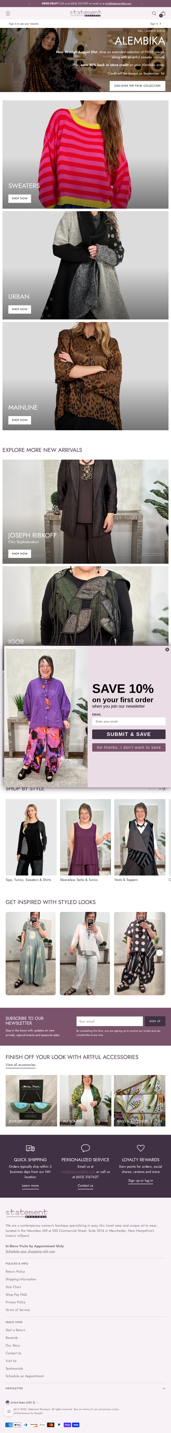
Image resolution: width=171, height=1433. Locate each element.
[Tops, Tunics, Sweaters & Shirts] (31, 837)
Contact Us (13, 1353)
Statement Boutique (39, 1409)
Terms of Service (18, 1309)
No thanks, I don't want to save (129, 747)
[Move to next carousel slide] (161, 788)
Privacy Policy (15, 1302)
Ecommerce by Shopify (29, 1413)
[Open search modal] (154, 13)
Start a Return (15, 1329)
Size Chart (13, 1286)
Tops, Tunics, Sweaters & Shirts (28, 879)
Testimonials (14, 1368)
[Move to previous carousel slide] (152, 789)
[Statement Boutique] (85, 13)
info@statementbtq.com (78, 1171)
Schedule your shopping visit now (30, 1251)
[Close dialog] (167, 649)
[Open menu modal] (8, 13)
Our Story (13, 1345)
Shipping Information (21, 1279)
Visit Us (11, 1360)
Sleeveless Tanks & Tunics (79, 879)
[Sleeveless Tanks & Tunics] (85, 837)
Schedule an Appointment (25, 1375)
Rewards (12, 1337)
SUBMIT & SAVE (129, 734)
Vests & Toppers (126, 879)
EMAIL (96, 714)
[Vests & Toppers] (139, 837)
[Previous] (29, 3)
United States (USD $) (23, 1402)
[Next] (141, 3)
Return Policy (15, 1271)
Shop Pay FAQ (16, 1294)
